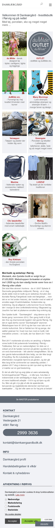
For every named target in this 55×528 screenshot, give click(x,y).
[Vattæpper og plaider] (14, 124)
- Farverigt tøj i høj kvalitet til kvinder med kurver (14, 101)
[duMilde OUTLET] (40, 44)
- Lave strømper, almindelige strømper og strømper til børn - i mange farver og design (40, 102)
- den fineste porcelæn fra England (15, 262)
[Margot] (40, 82)
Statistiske (13, 509)
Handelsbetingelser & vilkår (19, 466)
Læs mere (20, 494)
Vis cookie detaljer (13, 514)
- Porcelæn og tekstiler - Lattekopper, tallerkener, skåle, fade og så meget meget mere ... (40, 144)
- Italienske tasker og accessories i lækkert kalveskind (14, 186)
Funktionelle (14, 506)
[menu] (50, 5)
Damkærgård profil (14, 459)
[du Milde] (14, 44)
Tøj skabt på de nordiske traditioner (40, 184)
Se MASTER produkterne (27, 399)
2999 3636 (27, 432)
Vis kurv (44, 524)
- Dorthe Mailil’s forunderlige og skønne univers (40, 224)
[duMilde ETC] (14, 82)
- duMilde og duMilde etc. (40, 59)
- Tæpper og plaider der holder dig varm (14, 141)
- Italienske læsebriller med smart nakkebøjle (14, 223)
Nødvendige (14, 499)
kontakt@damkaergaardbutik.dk (22, 442)
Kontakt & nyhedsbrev (16, 473)
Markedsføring (15, 502)
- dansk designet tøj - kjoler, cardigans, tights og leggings (14, 62)
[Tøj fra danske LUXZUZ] (40, 167)
